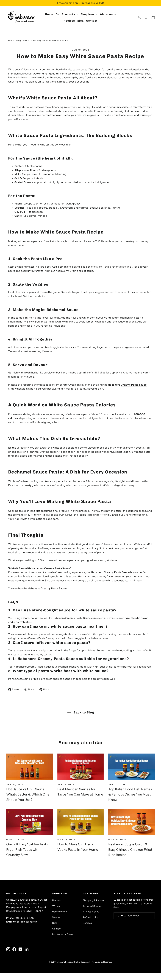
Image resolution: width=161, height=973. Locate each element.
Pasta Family (59, 911)
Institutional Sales (62, 934)
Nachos (56, 900)
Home (49, 14)
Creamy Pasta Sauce (134, 384)
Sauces (56, 917)
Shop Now (88, 14)
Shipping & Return (93, 900)
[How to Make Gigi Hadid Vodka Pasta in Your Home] (80, 822)
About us (107, 14)
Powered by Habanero (102, 962)
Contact (91, 20)
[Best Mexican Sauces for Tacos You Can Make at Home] (80, 767)
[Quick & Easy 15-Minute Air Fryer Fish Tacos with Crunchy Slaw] (29, 822)
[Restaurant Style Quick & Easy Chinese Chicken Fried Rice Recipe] (131, 822)
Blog (80, 20)
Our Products (66, 14)
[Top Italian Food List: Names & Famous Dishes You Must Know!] (131, 767)
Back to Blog (83, 712)
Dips (54, 923)
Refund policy (91, 917)
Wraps (56, 906)
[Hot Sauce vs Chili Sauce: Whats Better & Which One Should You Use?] (29, 767)
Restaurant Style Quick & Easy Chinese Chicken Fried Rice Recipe (130, 849)
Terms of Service (92, 906)
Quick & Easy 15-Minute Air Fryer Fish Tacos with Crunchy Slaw (27, 849)
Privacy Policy (91, 911)
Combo (56, 928)
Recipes (69, 20)
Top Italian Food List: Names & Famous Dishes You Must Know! (130, 794)
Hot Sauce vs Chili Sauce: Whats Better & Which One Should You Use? (28, 794)
